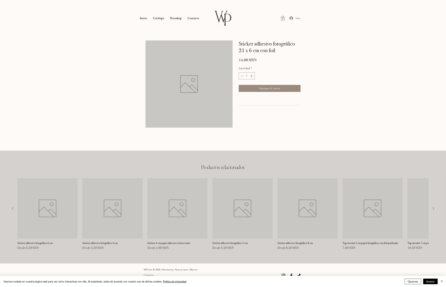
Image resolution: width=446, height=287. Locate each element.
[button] (283, 18)
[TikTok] (299, 275)
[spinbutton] (246, 76)
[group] (223, 214)
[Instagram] (283, 275)
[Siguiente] (433, 208)
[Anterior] (12, 208)
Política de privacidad (174, 281)
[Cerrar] (442, 281)
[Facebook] (291, 275)
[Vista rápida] (47, 208)
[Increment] (251, 76)
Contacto (149, 275)
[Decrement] (241, 76)
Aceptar (430, 281)
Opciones (413, 281)
